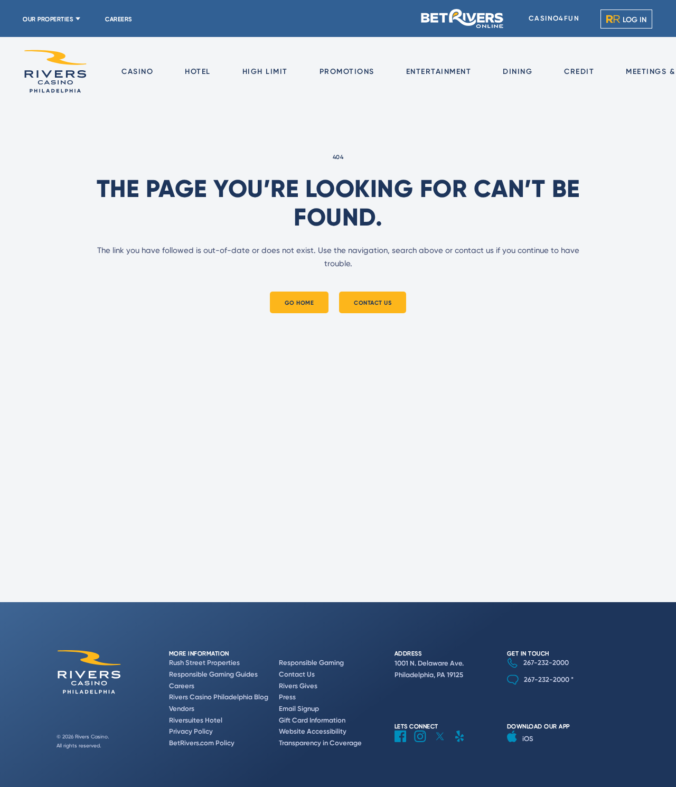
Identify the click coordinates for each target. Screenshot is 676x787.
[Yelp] (463, 744)
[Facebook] (404, 744)
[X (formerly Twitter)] (444, 744)
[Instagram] (424, 744)
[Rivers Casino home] (55, 71)
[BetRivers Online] (463, 18)
